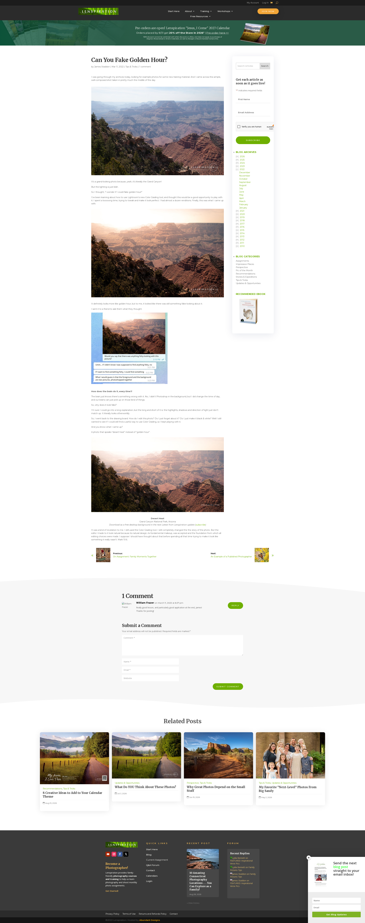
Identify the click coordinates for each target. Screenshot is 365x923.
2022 (242, 169)
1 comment (145, 66)
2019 (242, 217)
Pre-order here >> (217, 32)
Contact (150, 870)
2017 (242, 223)
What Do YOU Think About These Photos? (145, 787)
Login (149, 881)
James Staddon (102, 66)
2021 (242, 211)
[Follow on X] (125, 854)
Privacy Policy (112, 914)
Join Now (268, 11)
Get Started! (112, 890)
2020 (242, 214)
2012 (242, 239)
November (244, 175)
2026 (242, 156)
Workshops (223, 11)
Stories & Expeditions (246, 277)
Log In (265, 3)
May (241, 195)
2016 (242, 227)
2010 (242, 246)
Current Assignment (157, 859)
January (243, 207)
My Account (253, 3)
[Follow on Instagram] (113, 854)
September (245, 182)
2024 (242, 163)
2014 (242, 233)
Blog (149, 854)
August (243, 185)
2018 (242, 220)
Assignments (242, 261)
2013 (242, 236)
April (241, 198)
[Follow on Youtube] (108, 854)
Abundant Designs (149, 920)
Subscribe (253, 140)
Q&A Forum (152, 865)
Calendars (152, 875)
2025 (242, 159)
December (244, 172)
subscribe (200, 524)
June (241, 191)
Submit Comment (227, 686)
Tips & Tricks (131, 66)
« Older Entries (193, 903)
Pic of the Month (244, 270)
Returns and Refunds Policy (153, 914)
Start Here (174, 11)
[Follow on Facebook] (119, 854)
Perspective (242, 267)
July (241, 188)
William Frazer (145, 602)
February (243, 204)
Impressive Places (245, 264)
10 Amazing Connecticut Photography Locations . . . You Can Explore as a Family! (200, 881)
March (242, 201)
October (243, 179)
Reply (235, 605)
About (188, 11)
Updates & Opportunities (248, 283)
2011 (242, 243)
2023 (242, 166)
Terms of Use (129, 914)
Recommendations (245, 273)
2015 (242, 230)
